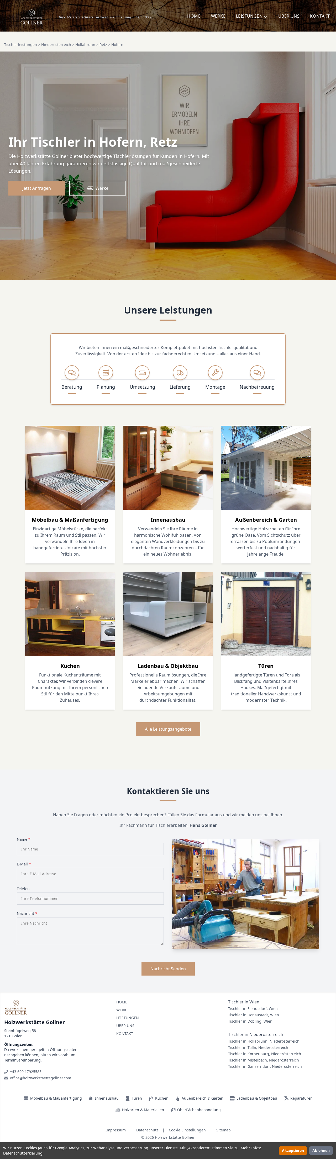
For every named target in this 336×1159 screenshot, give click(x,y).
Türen (137, 1098)
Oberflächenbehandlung (199, 1109)
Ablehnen (321, 1150)
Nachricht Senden (168, 969)
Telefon (23, 888)
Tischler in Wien (243, 1002)
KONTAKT (320, 16)
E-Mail (24, 863)
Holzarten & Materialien (143, 1109)
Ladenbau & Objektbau (257, 1098)
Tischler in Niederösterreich (255, 1034)
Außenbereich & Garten (202, 1098)
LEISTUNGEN (127, 1017)
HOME (194, 16)
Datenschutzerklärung (23, 1153)
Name (23, 839)
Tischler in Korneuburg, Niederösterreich (264, 1053)
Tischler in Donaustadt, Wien (253, 1014)
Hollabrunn (85, 44)
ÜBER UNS (289, 16)
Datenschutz (147, 1129)
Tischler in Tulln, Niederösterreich (258, 1047)
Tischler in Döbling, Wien (250, 1021)
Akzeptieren (293, 1150)
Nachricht (27, 913)
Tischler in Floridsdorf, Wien (253, 1008)
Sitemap (223, 1129)
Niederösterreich (56, 44)
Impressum (116, 1129)
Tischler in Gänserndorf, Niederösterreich (265, 1066)
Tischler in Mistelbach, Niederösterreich (263, 1060)
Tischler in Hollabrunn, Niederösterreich (264, 1041)
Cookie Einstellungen (187, 1129)
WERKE (218, 16)
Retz (103, 44)
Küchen (162, 1098)
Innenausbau (107, 1098)
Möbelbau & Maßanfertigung (56, 1098)
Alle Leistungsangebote (168, 729)
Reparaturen (301, 1098)
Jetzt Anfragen (37, 188)
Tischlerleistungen (20, 44)
